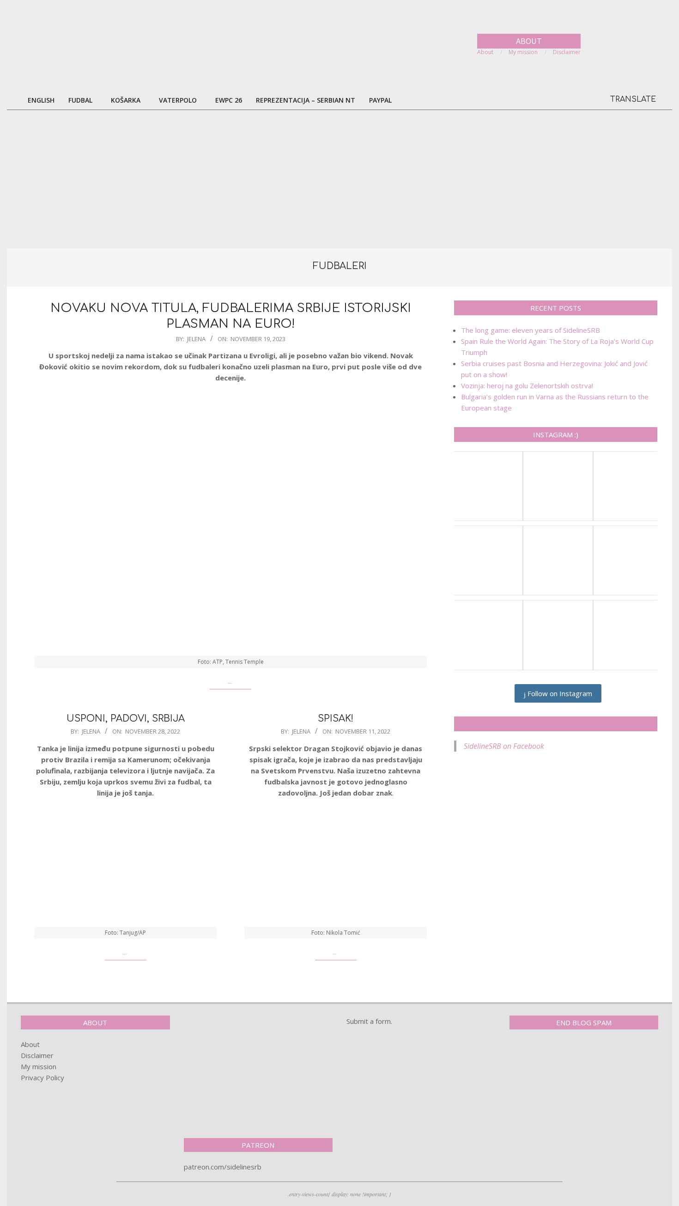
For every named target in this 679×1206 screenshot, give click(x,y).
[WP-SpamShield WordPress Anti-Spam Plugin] (541, 1056)
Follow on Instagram (559, 693)
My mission (38, 1066)
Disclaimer (37, 1055)
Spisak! (335, 718)
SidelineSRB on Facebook (556, 723)
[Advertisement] (339, 179)
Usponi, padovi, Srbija (126, 718)
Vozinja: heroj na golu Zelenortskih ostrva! (527, 385)
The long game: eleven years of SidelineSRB (530, 330)
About (30, 1044)
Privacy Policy (42, 1077)
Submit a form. (369, 1021)
